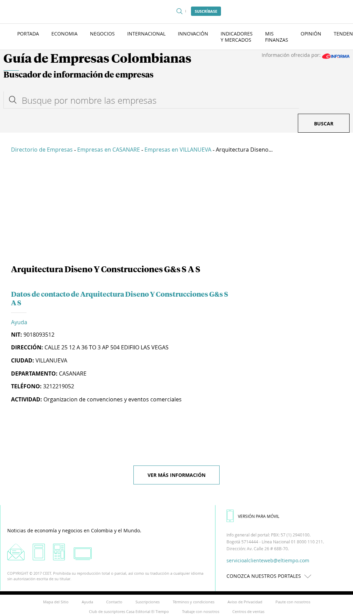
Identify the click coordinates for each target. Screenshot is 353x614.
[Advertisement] (176, 210)
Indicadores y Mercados (237, 36)
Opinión (311, 33)
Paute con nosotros (292, 601)
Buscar (323, 123)
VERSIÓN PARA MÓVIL (258, 516)
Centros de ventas (248, 611)
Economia (64, 33)
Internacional (146, 33)
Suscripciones (147, 601)
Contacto (114, 601)
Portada (28, 33)
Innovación (193, 33)
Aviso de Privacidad (245, 601)
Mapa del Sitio (56, 601)
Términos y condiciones (193, 601)
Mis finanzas (276, 36)
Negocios (102, 33)
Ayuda (19, 322)
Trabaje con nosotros (200, 611)
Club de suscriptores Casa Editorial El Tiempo (129, 611)
